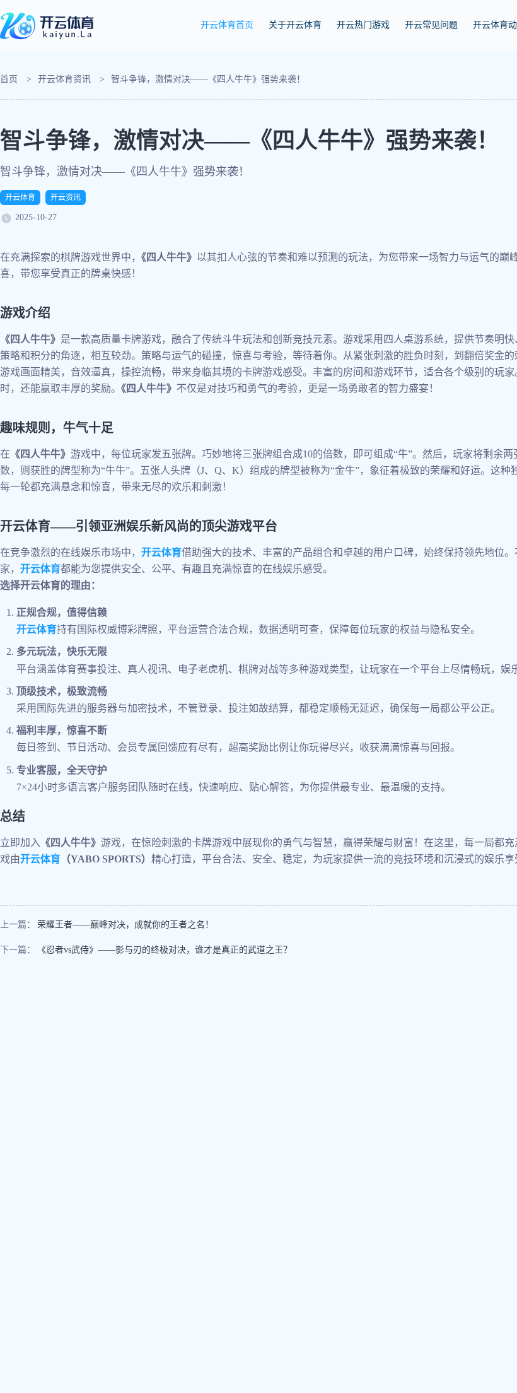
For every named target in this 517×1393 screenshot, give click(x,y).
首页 (9, 79)
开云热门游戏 (363, 25)
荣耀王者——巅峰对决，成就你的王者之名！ (125, 924)
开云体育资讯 (64, 79)
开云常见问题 (431, 25)
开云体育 (20, 197)
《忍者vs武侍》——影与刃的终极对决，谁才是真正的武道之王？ (164, 950)
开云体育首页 (226, 25)
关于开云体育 (295, 25)
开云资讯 (65, 197)
